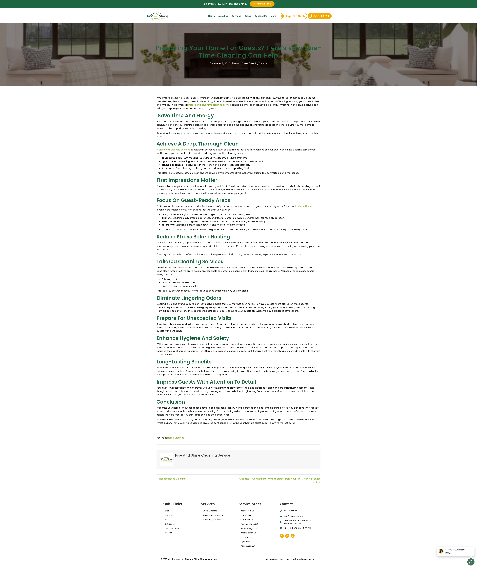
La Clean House (303, 206)
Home (211, 16)
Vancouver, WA (247, 546)
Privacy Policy (272, 559)
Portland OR (246, 537)
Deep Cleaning (210, 510)
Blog (167, 510)
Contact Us (261, 16)
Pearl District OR (248, 532)
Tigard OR (245, 541)
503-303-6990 (291, 510)
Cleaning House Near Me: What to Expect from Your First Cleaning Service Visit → (279, 480)
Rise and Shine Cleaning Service (249, 63)
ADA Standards (309, 559)
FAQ (167, 519)
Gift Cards (170, 524)
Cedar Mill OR (247, 519)
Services (236, 16)
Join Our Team (172, 528)
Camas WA (245, 515)
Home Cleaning (175, 437)
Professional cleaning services (173, 149)
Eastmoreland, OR (249, 524)
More (273, 16)
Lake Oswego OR (248, 528)
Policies (168, 532)
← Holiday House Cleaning (171, 478)
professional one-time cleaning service (209, 104)
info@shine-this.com (294, 516)
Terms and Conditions (290, 559)
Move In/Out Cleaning (213, 515)
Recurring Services (212, 519)
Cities (248, 16)
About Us (223, 16)
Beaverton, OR (247, 510)
